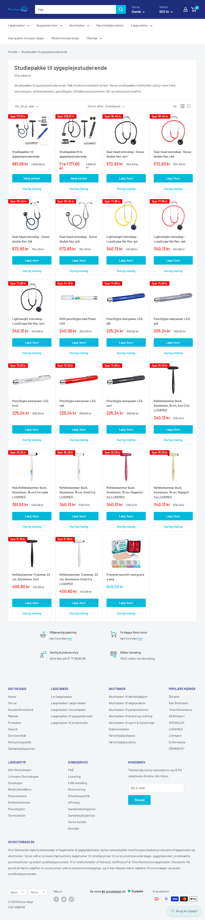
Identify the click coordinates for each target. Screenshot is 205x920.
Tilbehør (91, 38)
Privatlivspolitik (79, 796)
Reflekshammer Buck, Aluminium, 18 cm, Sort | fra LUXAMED (171, 405)
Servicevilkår (17, 735)
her (69, 638)
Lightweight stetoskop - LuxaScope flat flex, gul (122, 239)
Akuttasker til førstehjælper (128, 696)
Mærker (13, 716)
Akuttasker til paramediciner (129, 709)
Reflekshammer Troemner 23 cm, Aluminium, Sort (31, 577)
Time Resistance (180, 709)
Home (12, 696)
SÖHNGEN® (176, 748)
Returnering (76, 789)
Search (13, 729)
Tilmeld (139, 800)
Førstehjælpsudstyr (110, 25)
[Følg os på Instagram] (71, 899)
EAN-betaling (77, 783)
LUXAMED (176, 729)
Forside (12, 52)
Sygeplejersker (47, 25)
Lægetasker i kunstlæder (68, 709)
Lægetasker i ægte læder (68, 703)
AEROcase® (177, 716)
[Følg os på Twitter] (64, 899)
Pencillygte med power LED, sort (125, 403)
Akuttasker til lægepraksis (127, 703)
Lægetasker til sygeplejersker (72, 716)
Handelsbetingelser (82, 809)
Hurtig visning (32, 189)
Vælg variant (31, 178)
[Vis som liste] (189, 106)
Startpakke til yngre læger (26, 38)
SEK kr (34, 892)
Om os (12, 703)
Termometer (17, 815)
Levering (74, 776)
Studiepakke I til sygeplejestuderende (25, 154)
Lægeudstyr (139, 25)
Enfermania (177, 742)
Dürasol (174, 696)
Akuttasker (77, 25)
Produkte (14, 722)
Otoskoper (15, 783)
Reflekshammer (19, 802)
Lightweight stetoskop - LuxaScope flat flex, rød (169, 239)
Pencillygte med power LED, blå (125, 321)
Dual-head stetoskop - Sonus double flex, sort (125, 154)
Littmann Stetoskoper (23, 776)
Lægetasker (16, 25)
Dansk (13, 892)
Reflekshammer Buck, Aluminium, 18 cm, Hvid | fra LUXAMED (77, 492)
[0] (193, 9)
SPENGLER (176, 722)
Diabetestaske (119, 729)
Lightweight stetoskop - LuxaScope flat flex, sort (28, 321)
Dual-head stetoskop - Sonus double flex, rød (172, 154)
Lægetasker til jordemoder (69, 722)
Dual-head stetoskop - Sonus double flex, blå (31, 239)
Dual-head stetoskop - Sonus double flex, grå (78, 239)
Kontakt (73, 828)
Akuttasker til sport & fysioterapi (132, 722)
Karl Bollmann (178, 703)
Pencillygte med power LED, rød (77, 403)
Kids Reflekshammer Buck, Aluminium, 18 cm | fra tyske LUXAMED (30, 492)
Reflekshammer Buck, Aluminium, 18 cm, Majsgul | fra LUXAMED (171, 492)
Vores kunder (77, 822)
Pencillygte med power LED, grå (172, 321)
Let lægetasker (61, 696)
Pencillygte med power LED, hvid (30, 403)
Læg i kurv (126, 178)
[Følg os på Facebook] (56, 899)
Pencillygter (16, 809)
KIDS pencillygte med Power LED (77, 321)
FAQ (70, 770)
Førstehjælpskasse (122, 735)
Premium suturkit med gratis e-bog (125, 577)
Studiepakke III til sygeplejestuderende (73, 154)
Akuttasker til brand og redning (130, 716)
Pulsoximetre (17, 796)
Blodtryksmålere (19, 789)
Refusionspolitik (19, 742)
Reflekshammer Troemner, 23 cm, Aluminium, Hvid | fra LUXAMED (78, 579)
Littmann (175, 735)
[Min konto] (186, 9)
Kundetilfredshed (20, 709)
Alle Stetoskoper (20, 770)
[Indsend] (121, 9)
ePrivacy (74, 802)
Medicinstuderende (65, 38)
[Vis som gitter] (182, 106)
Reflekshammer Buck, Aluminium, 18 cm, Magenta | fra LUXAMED (125, 492)
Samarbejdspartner (21, 748)
